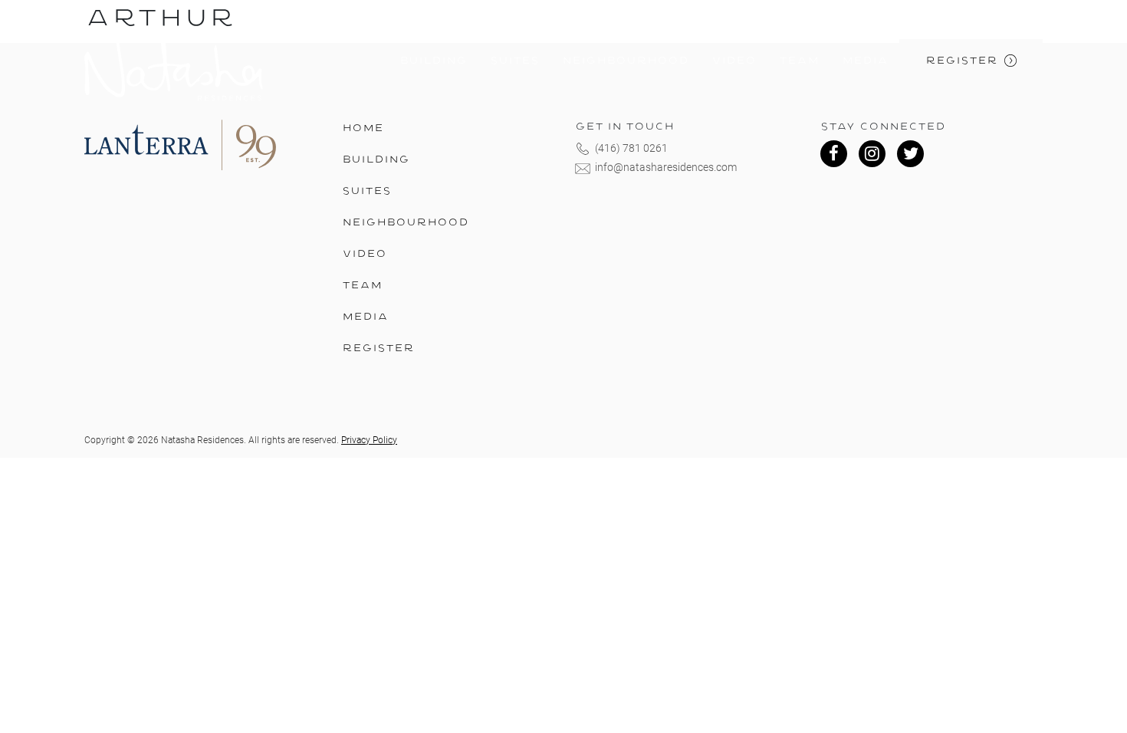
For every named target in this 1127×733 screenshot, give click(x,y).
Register (961, 61)
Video (733, 61)
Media (865, 61)
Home (362, 128)
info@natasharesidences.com (666, 167)
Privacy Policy (369, 440)
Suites (514, 61)
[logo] (173, 61)
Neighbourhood (625, 61)
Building (433, 61)
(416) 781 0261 (631, 148)
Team (799, 61)
